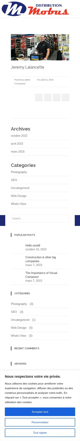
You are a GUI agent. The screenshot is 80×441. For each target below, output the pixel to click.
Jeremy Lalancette (27, 67)
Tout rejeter (40, 432)
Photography (19, 172)
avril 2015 (17, 143)
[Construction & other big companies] (2, 220)
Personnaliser (40, 422)
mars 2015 (17, 151)
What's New (18, 203)
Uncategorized (20, 188)
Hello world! (32, 245)
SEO (14, 180)
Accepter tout (40, 411)
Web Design (18, 195)
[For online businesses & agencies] (77, 220)
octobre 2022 (19, 135)
